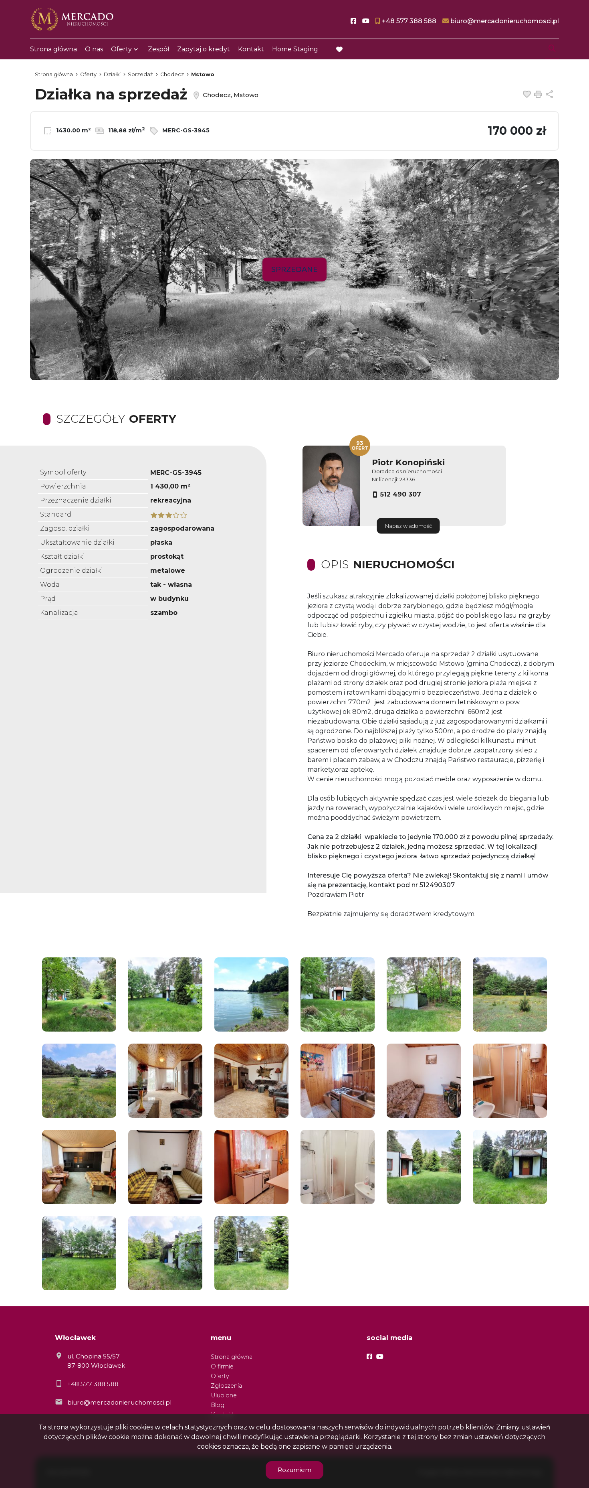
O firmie (222, 1366)
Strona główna (53, 49)
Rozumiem (294, 1470)
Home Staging (295, 49)
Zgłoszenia (226, 1385)
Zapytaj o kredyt (203, 49)
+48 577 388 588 (93, 1384)
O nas (94, 49)
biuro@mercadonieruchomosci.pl (119, 1402)
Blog (217, 1405)
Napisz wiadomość (408, 526)
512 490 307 (400, 494)
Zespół (158, 49)
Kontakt (251, 49)
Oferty (121, 49)
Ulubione (224, 1395)
